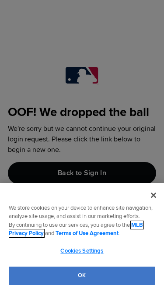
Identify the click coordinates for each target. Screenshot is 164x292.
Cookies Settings (81, 250)
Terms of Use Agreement (87, 233)
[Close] (153, 195)
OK (82, 275)
